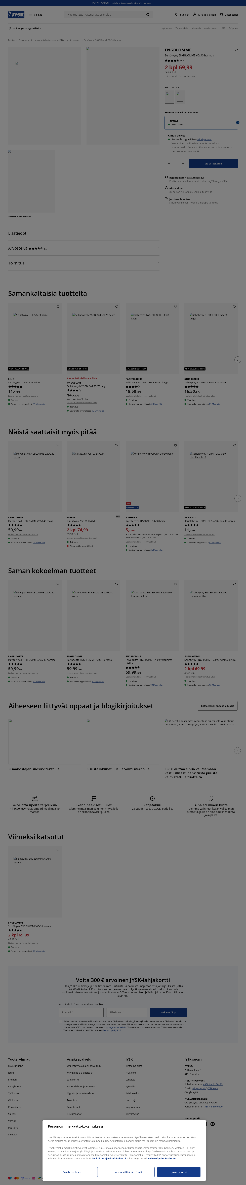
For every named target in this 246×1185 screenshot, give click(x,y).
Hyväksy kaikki (179, 1172)
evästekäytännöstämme (162, 1158)
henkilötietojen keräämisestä (109, 1158)
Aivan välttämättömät (128, 1172)
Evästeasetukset (73, 1172)
